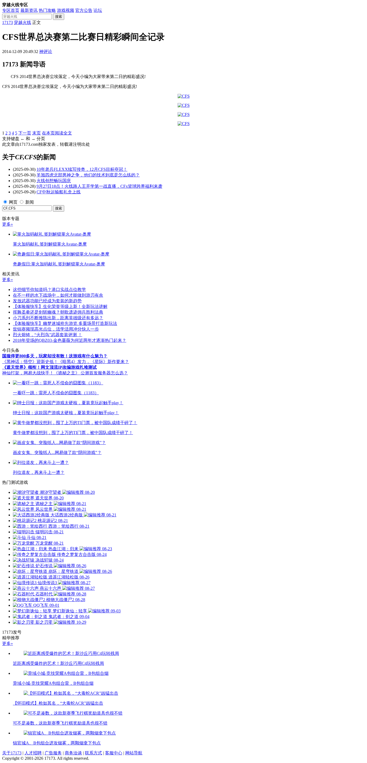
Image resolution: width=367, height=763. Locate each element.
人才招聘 (33, 753)
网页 (13, 202)
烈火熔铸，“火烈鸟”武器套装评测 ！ (47, 334)
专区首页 (10, 10)
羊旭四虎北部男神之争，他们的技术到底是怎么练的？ (88, 175)
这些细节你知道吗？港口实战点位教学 (49, 289)
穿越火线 (22, 22)
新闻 (29, 202)
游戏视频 (65, 10)
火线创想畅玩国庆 (54, 180)
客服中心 (113, 753)
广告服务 (53, 753)
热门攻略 (47, 10)
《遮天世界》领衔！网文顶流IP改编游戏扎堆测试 (49, 367)
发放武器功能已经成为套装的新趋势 (47, 301)
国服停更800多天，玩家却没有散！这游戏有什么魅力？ (54, 356)
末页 (36, 133)
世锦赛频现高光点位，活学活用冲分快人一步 (56, 329)
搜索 (58, 17)
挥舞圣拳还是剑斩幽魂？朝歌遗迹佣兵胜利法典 (58, 312)
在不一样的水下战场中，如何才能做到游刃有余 (58, 295)
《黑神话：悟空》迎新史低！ (30, 361)
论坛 (97, 10)
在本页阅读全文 (57, 133)
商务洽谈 (73, 753)
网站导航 (133, 753)
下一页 (24, 133)
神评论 (45, 51)
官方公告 (83, 10)
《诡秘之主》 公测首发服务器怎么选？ (91, 373)
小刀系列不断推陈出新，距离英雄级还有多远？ (58, 317)
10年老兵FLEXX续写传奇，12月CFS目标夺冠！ (82, 169)
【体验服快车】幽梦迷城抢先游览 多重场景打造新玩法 (65, 323)
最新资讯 (29, 10)
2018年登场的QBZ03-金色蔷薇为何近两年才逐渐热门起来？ (69, 340)
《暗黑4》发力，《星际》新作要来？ (93, 361)
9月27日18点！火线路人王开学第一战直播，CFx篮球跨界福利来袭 (99, 186)
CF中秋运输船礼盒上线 (59, 192)
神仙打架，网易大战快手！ (28, 373)
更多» (7, 224)
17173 (7, 22)
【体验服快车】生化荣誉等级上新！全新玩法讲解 (60, 306)
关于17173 (11, 753)
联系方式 (93, 753)
